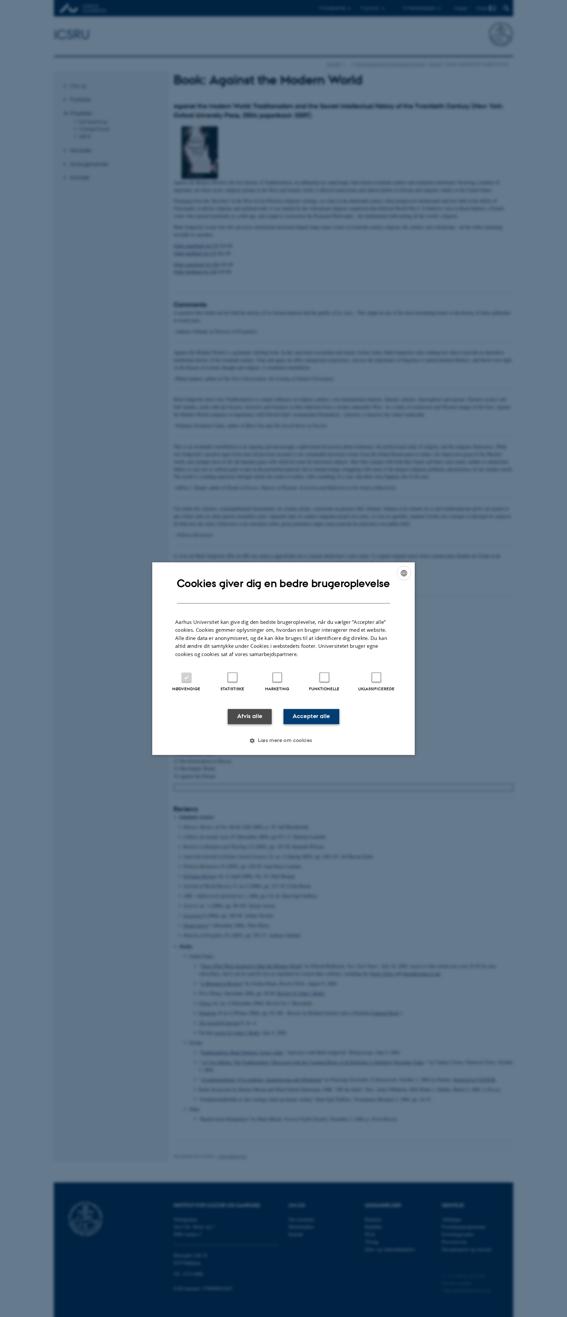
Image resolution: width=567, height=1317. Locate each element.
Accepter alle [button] (311, 716)
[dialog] (283, 658)
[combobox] (404, 573)
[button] (283, 740)
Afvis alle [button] (249, 716)
